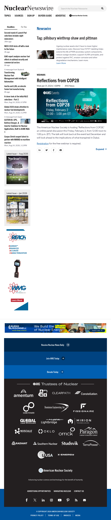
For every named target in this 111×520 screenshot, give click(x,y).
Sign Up (31, 15)
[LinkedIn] (43, 500)
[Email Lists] (84, 500)
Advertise (61, 15)
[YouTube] (59, 500)
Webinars (41, 74)
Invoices (67, 515)
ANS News (69, 85)
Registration (43, 143)
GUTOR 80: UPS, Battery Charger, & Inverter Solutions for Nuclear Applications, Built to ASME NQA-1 (17, 125)
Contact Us (79, 491)
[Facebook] (26, 500)
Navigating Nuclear (62, 491)
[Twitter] (35, 500)
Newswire (44, 28)
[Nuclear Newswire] (76, 500)
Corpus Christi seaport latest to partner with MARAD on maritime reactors (17, 139)
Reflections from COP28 (58, 80)
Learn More (61, 63)
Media (77, 515)
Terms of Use (53, 515)
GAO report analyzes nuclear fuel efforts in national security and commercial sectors (17, 59)
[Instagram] (51, 500)
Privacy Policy (37, 515)
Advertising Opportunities (39, 491)
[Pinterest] (68, 500)
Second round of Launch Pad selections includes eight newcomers (15, 35)
